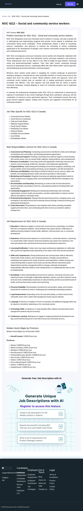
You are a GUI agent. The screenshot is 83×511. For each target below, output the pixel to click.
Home (4, 16)
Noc (9, 16)
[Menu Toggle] (78, 4)
